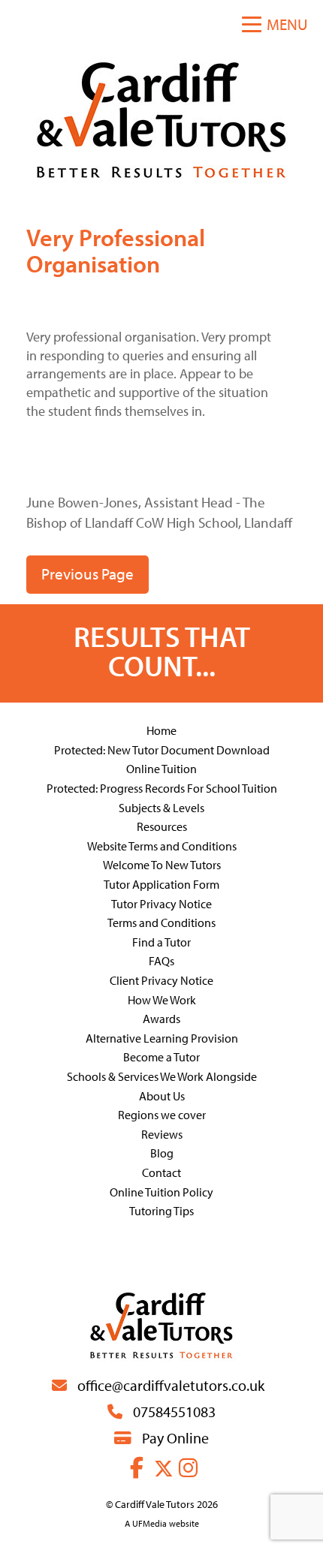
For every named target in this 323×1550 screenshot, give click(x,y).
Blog (162, 1152)
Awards (161, 1018)
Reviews (162, 1134)
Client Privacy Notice (161, 980)
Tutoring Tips (161, 1210)
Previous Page (87, 573)
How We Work (162, 999)
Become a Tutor (161, 1056)
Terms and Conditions (161, 922)
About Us (162, 1095)
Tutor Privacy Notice (161, 903)
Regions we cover (162, 1114)
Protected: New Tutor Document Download (162, 749)
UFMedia (149, 1523)
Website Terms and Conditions (162, 845)
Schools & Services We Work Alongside (162, 1076)
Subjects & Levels (161, 807)
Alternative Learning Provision (162, 1038)
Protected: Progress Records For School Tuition (162, 788)
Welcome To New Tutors (162, 864)
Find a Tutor (161, 942)
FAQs (161, 960)
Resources (162, 826)
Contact (161, 1172)
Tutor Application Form (161, 884)
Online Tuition (161, 768)
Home (161, 730)
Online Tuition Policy (161, 1191)
